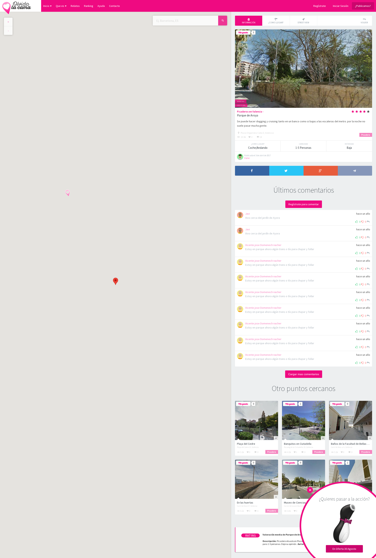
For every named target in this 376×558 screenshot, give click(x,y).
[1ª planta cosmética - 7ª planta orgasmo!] (350, 479)
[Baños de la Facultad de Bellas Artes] (350, 420)
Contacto (114, 6)
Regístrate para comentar (303, 204)
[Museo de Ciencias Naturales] (303, 479)
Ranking (88, 6)
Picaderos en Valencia (249, 111)
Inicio (46, 6)
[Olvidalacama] (16, 6)
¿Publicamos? (363, 6)
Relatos (75, 6)
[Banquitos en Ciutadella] (303, 420)
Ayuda (101, 6)
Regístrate (319, 6)
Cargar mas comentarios (303, 374)
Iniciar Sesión (340, 6)
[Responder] (368, 221)
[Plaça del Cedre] (256, 420)
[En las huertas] (256, 479)
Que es (60, 6)
